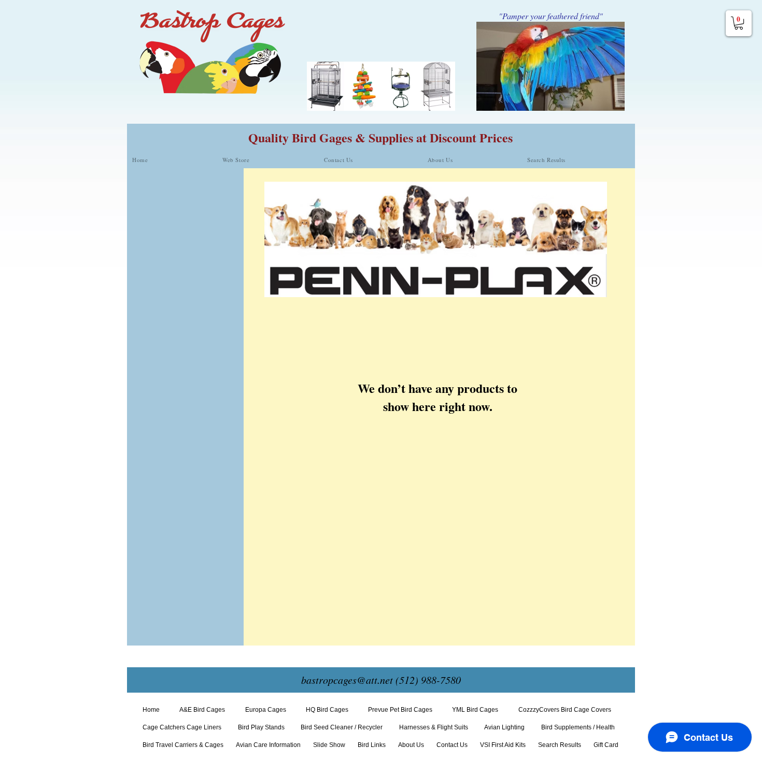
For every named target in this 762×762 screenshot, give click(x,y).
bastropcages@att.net (347, 679)
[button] (738, 23)
